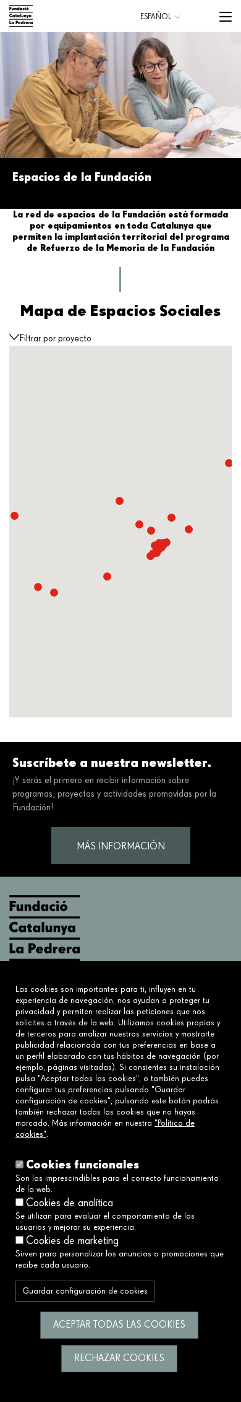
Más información (121, 847)
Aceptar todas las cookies (119, 1325)
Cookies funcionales (82, 1164)
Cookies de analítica (69, 1203)
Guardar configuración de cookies (85, 1291)
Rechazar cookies (119, 1359)
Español (155, 17)
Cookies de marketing (72, 1240)
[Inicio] (21, 16)
